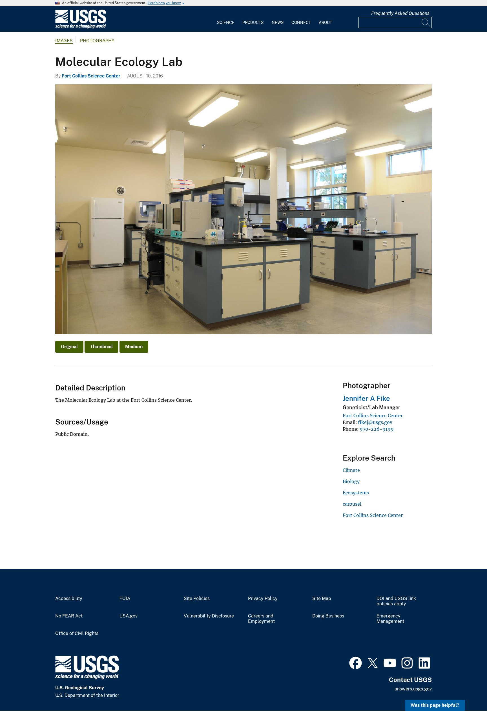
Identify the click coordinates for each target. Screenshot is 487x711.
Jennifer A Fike (366, 398)
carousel (352, 504)
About (325, 22)
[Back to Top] (466, 690)
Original (69, 346)
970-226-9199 (377, 429)
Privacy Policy (263, 598)
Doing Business (328, 616)
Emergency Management (390, 619)
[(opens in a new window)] (355, 662)
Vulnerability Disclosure (209, 616)
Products (253, 22)
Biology (351, 481)
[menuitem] (225, 19)
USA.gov (128, 616)
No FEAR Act (69, 616)
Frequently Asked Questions (400, 13)
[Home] (80, 27)
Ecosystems (356, 493)
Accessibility (68, 598)
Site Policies (197, 598)
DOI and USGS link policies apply (396, 601)
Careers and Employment (261, 619)
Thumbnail (101, 346)
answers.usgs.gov (413, 689)
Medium (134, 346)
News (278, 22)
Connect (301, 22)
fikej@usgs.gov (375, 422)
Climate (351, 470)
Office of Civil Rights (76, 633)
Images (64, 40)
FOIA (124, 598)
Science (225, 22)
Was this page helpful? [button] (435, 705)
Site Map (321, 598)
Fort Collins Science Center (91, 76)
